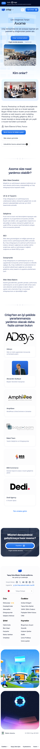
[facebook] (17, 582)
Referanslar (8, 603)
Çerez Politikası (26, 638)
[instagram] (27, 582)
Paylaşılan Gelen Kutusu (28, 612)
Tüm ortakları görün (20, 511)
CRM (22, 616)
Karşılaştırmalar (8, 606)
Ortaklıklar (6, 638)
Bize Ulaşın (6, 628)
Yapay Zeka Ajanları (27, 606)
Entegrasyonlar (8, 612)
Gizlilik (23, 634)
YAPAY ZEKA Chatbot (28, 609)
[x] (20, 582)
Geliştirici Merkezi (8, 616)
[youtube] (23, 582)
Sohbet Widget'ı (26, 603)
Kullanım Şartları (26, 631)
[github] (33, 582)
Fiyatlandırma (27, 746)
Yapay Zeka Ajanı (15, 746)
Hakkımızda (6, 625)
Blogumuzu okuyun (27, 625)
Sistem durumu (10, 733)
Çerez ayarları (25, 641)
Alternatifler (6, 609)
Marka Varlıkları (8, 634)
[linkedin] (30, 582)
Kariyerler (6, 631)
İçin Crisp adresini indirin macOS (24, 585)
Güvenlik (23, 628)
